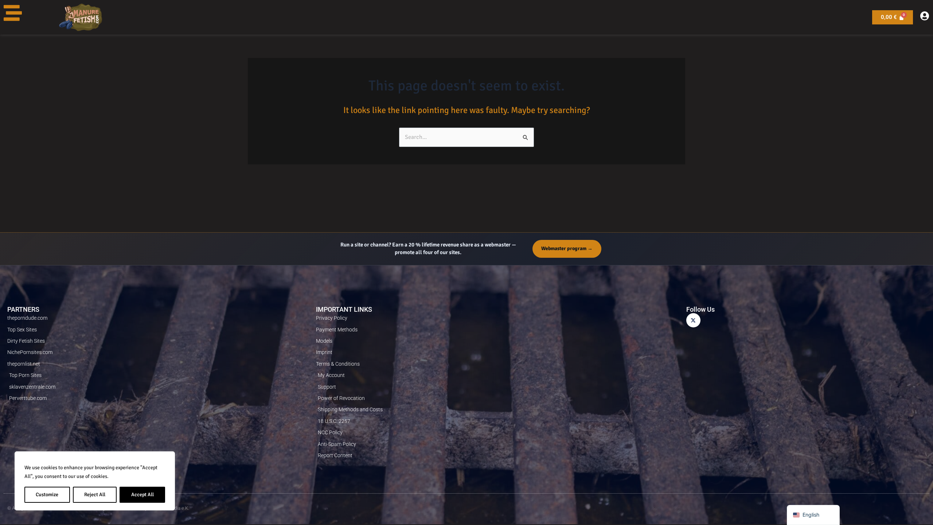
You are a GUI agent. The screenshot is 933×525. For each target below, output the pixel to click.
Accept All (142, 494)
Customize (47, 494)
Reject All (94, 494)
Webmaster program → (567, 248)
